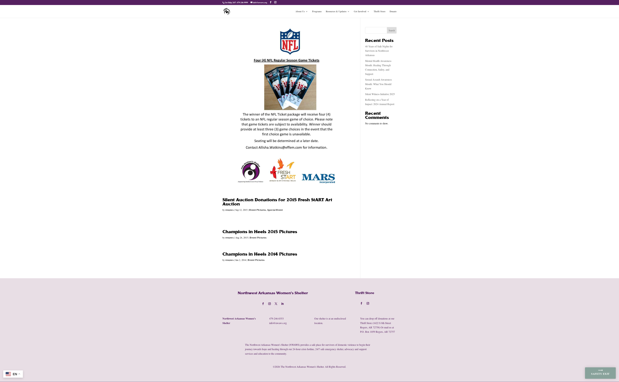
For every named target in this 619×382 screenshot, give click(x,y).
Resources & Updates (336, 11)
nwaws (229, 210)
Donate (393, 11)
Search (392, 30)
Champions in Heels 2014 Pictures (259, 254)
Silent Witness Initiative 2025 (380, 94)
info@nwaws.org (278, 323)
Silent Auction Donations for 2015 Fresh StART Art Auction (277, 202)
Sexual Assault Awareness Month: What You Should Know (378, 84)
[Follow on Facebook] (263, 303)
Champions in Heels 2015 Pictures (259, 231)
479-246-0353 (276, 318)
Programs (317, 11)
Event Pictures (257, 210)
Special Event (275, 210)
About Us (300, 11)
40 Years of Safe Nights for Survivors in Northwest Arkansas (379, 51)
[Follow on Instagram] (269, 303)
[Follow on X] (276, 303)
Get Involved (360, 11)
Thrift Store (379, 11)
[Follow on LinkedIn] (282, 303)
